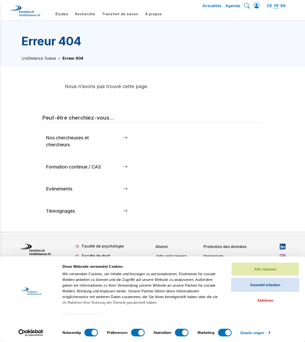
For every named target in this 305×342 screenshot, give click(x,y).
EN (282, 5)
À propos (153, 14)
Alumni (161, 246)
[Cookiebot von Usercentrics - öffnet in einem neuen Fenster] (31, 332)
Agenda (232, 5)
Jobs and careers (171, 256)
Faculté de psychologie (103, 246)
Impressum (213, 256)
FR (276, 5)
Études (62, 14)
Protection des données (224, 246)
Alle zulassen (265, 269)
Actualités (212, 5)
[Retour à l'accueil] (25, 12)
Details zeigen (252, 333)
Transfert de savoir (120, 14)
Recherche (85, 14)
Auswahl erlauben (265, 285)
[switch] (138, 332)
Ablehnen (265, 300)
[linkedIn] (282, 246)
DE (269, 5)
